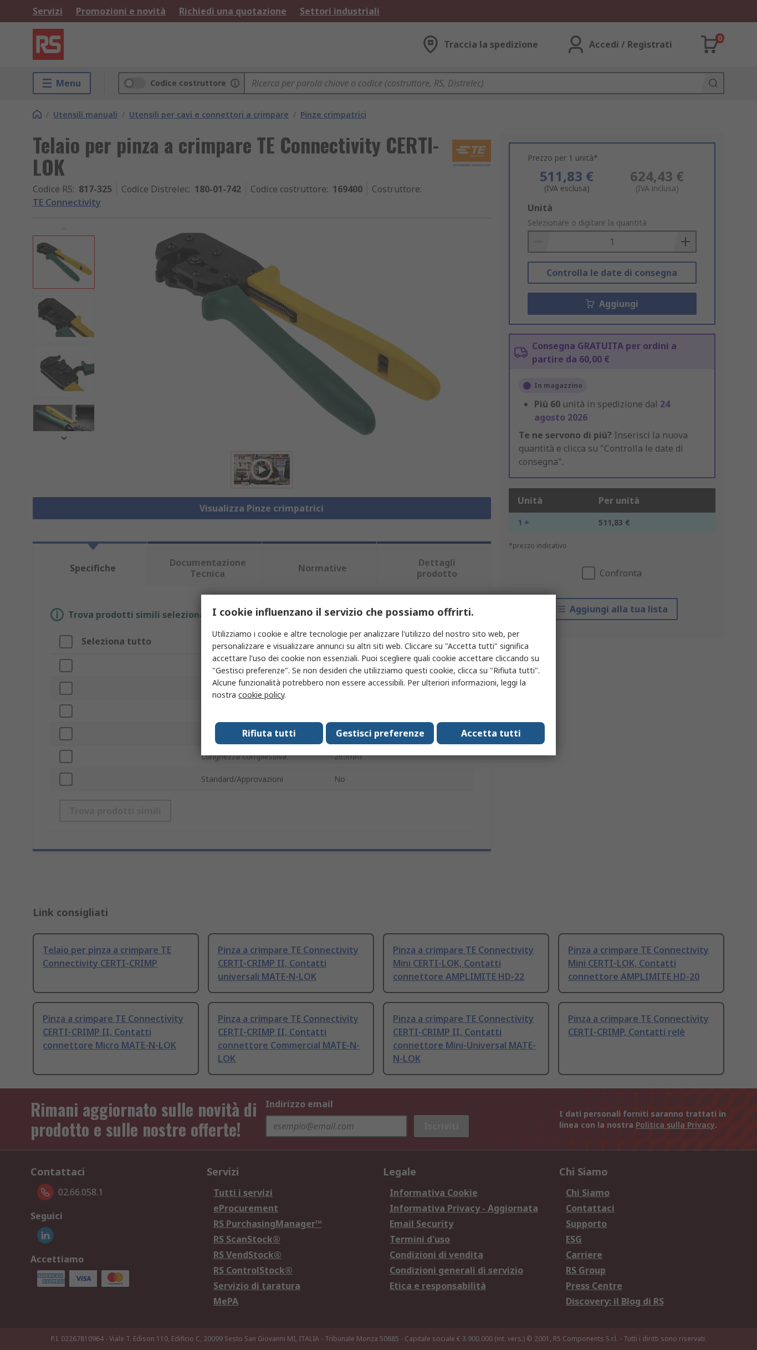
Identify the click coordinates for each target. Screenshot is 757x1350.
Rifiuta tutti (269, 733)
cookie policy (261, 694)
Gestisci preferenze (380, 733)
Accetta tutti (491, 733)
